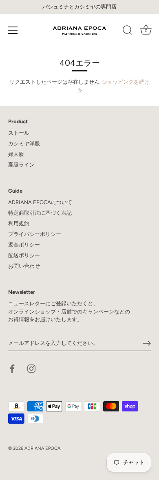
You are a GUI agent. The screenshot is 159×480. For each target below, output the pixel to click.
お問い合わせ (24, 266)
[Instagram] (31, 368)
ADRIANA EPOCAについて (40, 202)
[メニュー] (13, 30)
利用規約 (18, 223)
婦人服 (16, 154)
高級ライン (21, 165)
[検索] (128, 31)
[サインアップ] (147, 343)
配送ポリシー (24, 255)
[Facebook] (12, 368)
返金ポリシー (24, 245)
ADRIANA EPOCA (42, 448)
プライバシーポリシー (34, 234)
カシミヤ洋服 (24, 143)
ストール (18, 133)
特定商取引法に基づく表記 (40, 213)
